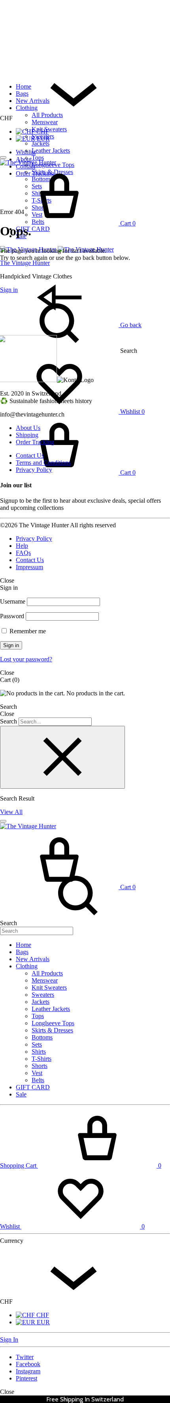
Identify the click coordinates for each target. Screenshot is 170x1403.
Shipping (27, 435)
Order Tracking (35, 442)
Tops (38, 157)
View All (11, 811)
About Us (28, 427)
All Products (47, 115)
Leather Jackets (51, 150)
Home (23, 86)
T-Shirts (41, 1058)
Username (12, 601)
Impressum (29, 567)
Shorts (39, 1065)
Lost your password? (26, 659)
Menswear (45, 122)
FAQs (23, 552)
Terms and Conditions (43, 462)
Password (12, 616)
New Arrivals (32, 100)
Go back (130, 325)
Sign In (9, 1339)
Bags (22, 93)
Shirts (39, 1051)
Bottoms (42, 1037)
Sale (21, 1094)
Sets (37, 1044)
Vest (37, 1073)
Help (22, 545)
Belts (38, 1080)
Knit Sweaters (49, 129)
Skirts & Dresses (52, 1030)
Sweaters (43, 136)
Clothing (27, 107)
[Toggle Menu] (3, 157)
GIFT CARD (33, 228)
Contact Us (30, 455)
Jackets (40, 143)
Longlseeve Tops (53, 1023)
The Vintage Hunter (25, 262)
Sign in (11, 645)
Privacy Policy (34, 469)
